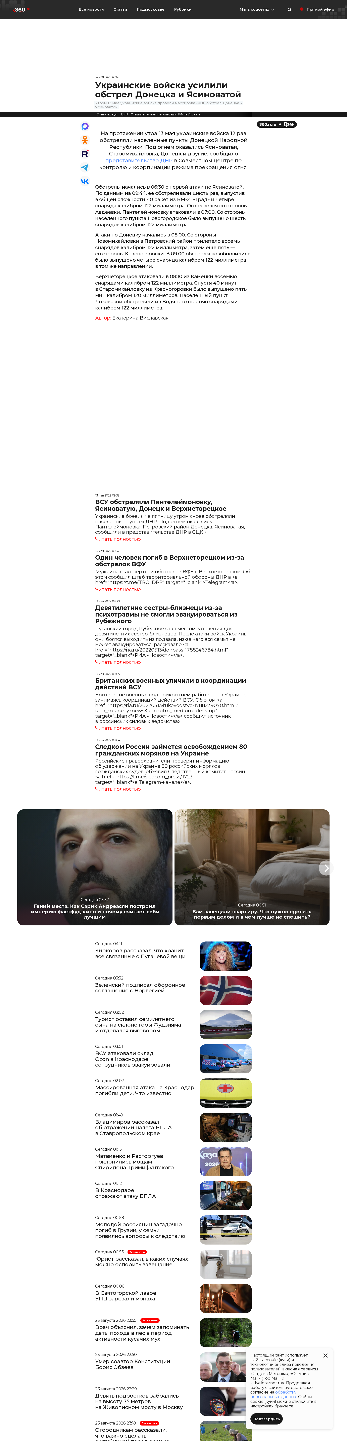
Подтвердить (266, 1419)
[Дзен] (277, 124)
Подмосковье (150, 9)
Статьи (120, 9)
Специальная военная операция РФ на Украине (165, 114)
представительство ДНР (139, 160)
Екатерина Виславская (140, 318)
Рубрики (183, 9)
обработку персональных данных (273, 1394)
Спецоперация (107, 114)
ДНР (124, 114)
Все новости (91, 9)
